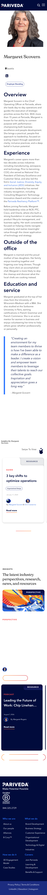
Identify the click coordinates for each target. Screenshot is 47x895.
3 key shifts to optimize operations (21, 478)
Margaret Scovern (16, 505)
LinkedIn (13, 889)
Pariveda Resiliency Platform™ (23, 201)
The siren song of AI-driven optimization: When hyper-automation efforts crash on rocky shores (21, 627)
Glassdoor (22, 889)
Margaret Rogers (19, 719)
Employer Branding (15, 84)
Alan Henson (17, 669)
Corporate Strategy (28, 635)
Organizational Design (14, 488)
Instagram (33, 889)
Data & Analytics (10, 640)
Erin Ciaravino (30, 505)
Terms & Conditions (30, 884)
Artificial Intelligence (11, 635)
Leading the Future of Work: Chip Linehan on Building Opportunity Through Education (20, 703)
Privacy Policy (14, 884)
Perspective (10, 620)
